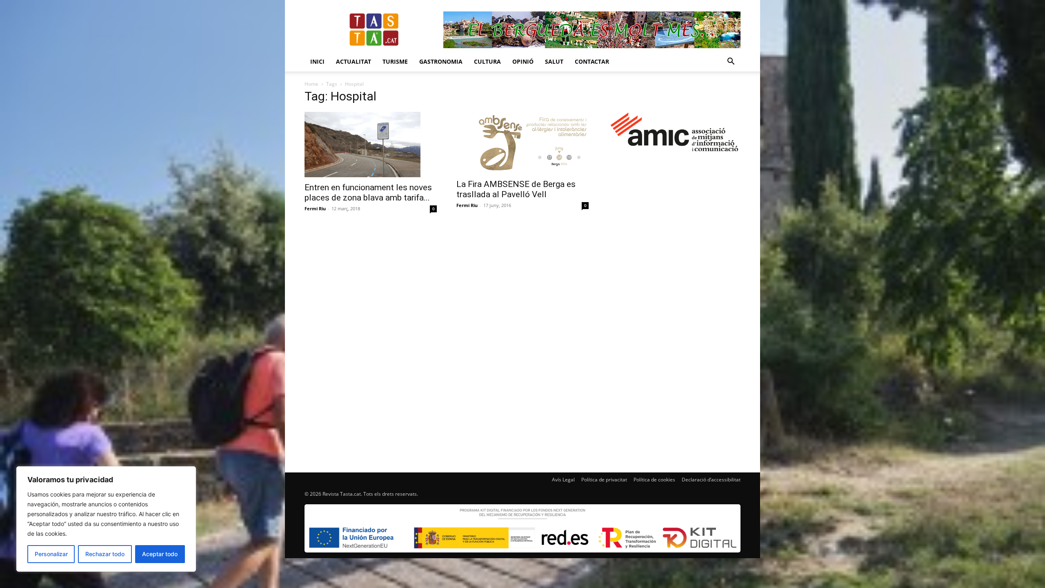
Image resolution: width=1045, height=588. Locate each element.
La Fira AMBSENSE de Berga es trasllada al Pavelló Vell (516, 189)
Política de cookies (654, 479)
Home (311, 83)
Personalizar (51, 553)
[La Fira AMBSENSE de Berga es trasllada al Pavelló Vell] (522, 143)
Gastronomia (440, 61)
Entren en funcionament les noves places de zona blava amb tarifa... (368, 193)
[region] (106, 519)
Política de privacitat (604, 479)
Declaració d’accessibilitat (711, 479)
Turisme (395, 61)
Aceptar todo (160, 553)
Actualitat (353, 61)
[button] (730, 62)
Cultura (487, 61)
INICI (317, 61)
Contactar (592, 61)
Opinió (523, 61)
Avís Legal (563, 479)
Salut (554, 61)
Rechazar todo (105, 553)
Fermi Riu (315, 208)
